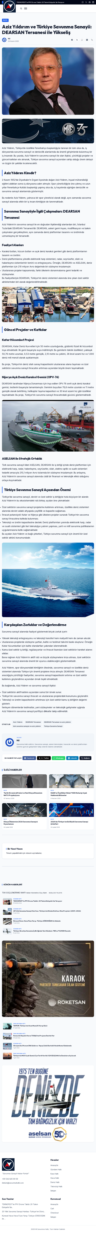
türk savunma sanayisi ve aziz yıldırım (27, 726)
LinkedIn (73, 758)
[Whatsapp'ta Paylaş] (82, 40)
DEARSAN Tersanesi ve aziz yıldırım (57, 722)
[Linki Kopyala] (92, 40)
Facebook (30, 758)
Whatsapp (60, 758)
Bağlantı (87, 758)
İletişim (53, 1191)
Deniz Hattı (54, 1182)
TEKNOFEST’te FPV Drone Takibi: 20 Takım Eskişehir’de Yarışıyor (40, 2)
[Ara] (21, 8)
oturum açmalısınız (34, 853)
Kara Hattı (54, 1174)
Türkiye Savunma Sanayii (53, 726)
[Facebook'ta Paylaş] (72, 40)
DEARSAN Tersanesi (33, 722)
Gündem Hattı (56, 1169)
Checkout (54, 1213)
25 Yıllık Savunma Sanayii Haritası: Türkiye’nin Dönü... (23, 1211)
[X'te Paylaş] (77, 40)
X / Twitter (45, 758)
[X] (86, 2)
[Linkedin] (93, 2)
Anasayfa (54, 1165)
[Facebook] (89, 2)
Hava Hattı (54, 1178)
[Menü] (25, 8)
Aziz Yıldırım (17, 722)
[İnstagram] (83, 2)
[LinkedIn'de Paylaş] (87, 40)
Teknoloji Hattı (56, 1186)
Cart (52, 1208)
